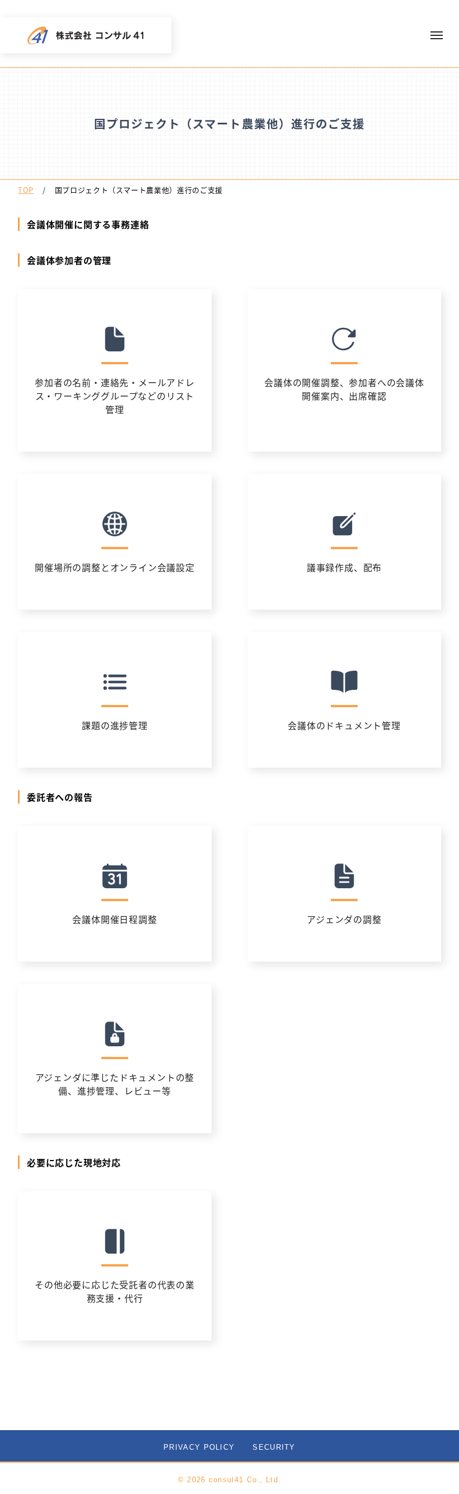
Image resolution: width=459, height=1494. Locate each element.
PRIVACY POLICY (199, 1447)
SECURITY (273, 1447)
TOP (26, 189)
